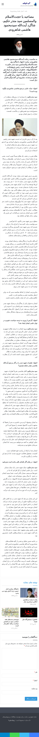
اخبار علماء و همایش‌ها (17, 11)
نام (35, 672)
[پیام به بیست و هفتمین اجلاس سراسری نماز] (28, 593)
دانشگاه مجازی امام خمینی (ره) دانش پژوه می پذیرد (10, 591)
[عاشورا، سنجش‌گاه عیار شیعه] (28, 612)
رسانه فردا (11, 720)
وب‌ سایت (34, 688)
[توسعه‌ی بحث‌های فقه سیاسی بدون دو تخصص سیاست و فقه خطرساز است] (10, 612)
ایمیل (35, 680)
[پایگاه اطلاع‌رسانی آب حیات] (28, 4)
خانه (26, 11)
